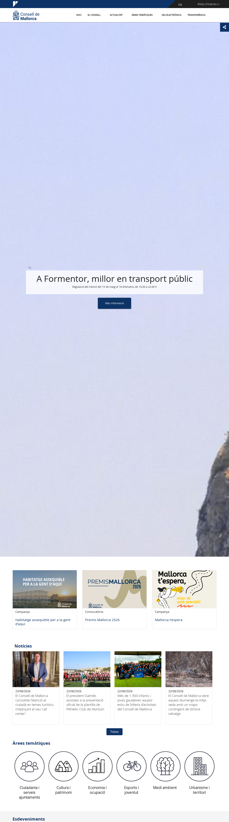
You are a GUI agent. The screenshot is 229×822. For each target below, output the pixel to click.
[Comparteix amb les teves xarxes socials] (224, 27)
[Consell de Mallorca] (26, 15)
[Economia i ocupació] (97, 766)
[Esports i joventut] (131, 766)
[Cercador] (212, 15)
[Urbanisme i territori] (199, 766)
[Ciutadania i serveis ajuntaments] (29, 766)
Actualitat (116, 14)
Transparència (196, 14)
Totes (114, 731)
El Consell (94, 14)
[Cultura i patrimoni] (63, 766)
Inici (79, 14)
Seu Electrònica (171, 14)
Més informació (114, 301)
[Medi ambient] (165, 766)
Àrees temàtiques (142, 14)
